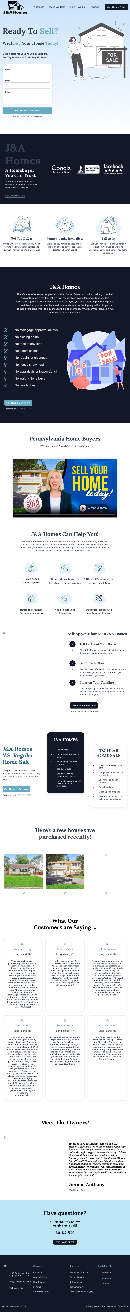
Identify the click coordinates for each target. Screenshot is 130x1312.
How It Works (77, 7)
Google (105, 1283)
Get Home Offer (116, 7)
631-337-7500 (35, 116)
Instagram (106, 1278)
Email (7, 81)
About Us (39, 7)
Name (8, 69)
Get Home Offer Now (27, 110)
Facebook (106, 1272)
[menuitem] (39, 7)
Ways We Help (57, 7)
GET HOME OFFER (65, 1242)
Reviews (94, 7)
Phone (8, 92)
